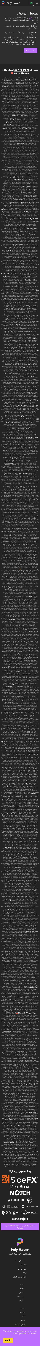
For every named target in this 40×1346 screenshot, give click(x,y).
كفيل (31, 18)
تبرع (21, 1284)
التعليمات (23, 1264)
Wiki (21, 1288)
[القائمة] (37, 3)
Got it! (8, 1340)
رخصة (23, 1308)
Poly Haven (13, 3)
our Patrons (21, 69)
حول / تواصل (22, 1269)
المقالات (24, 1273)
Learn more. (32, 1333)
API (23, 1316)
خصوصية (22, 1312)
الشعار (22, 1320)
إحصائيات (20, 1296)
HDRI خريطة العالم (20, 1277)
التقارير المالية (20, 1324)
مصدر (21, 1292)
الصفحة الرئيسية (21, 1260)
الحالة (21, 1300)
